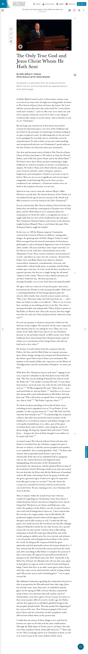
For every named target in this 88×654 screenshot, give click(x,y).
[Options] (84, 10)
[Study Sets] (69, 10)
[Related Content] (79, 10)
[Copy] (11, 38)
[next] (85, 329)
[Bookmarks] (74, 10)
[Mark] (11, 33)
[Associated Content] (75, 74)
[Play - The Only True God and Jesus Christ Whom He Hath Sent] (20, 47)
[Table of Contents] (2, 10)
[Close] (11, 29)
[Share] (11, 41)
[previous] (3, 329)
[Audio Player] (81, 647)
